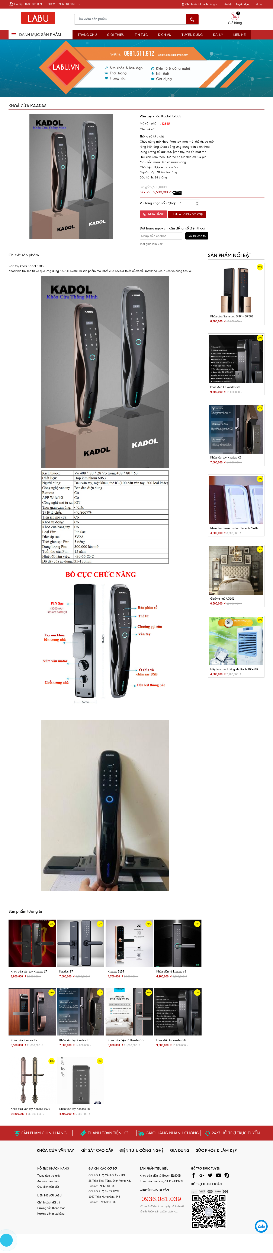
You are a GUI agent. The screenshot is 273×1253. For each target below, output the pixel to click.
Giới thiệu (116, 35)
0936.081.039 (160, 1198)
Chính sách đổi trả (48, 1202)
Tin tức (141, 35)
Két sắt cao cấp (96, 1150)
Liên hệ (226, 4)
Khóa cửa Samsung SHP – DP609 (231, 316)
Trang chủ (87, 35)
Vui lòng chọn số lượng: (158, 203)
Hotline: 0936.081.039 (187, 214)
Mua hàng (156, 214)
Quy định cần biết (48, 1186)
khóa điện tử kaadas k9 (171, 1040)
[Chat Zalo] (261, 1226)
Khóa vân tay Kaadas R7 (74, 1108)
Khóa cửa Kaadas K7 (24, 1040)
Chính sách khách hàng (200, 4)
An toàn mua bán (47, 1181)
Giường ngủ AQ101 (222, 598)
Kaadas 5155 (116, 971)
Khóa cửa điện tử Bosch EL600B (160, 1175)
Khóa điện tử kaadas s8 (171, 971)
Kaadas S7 (66, 971)
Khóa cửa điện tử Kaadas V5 (126, 1040)
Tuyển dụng (243, 4)
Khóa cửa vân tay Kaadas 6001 (30, 1108)
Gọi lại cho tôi (196, 236)
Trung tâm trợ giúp (48, 1175)
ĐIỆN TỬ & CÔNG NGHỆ (141, 1150)
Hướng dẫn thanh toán (51, 1208)
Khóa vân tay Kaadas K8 (74, 1040)
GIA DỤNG (180, 1150)
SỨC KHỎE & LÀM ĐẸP (216, 1150)
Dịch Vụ (164, 35)
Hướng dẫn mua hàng (50, 1213)
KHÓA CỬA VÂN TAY (55, 1150)
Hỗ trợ (258, 4)
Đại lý (218, 35)
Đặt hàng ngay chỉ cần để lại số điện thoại (172, 228)
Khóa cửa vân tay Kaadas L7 (29, 971)
